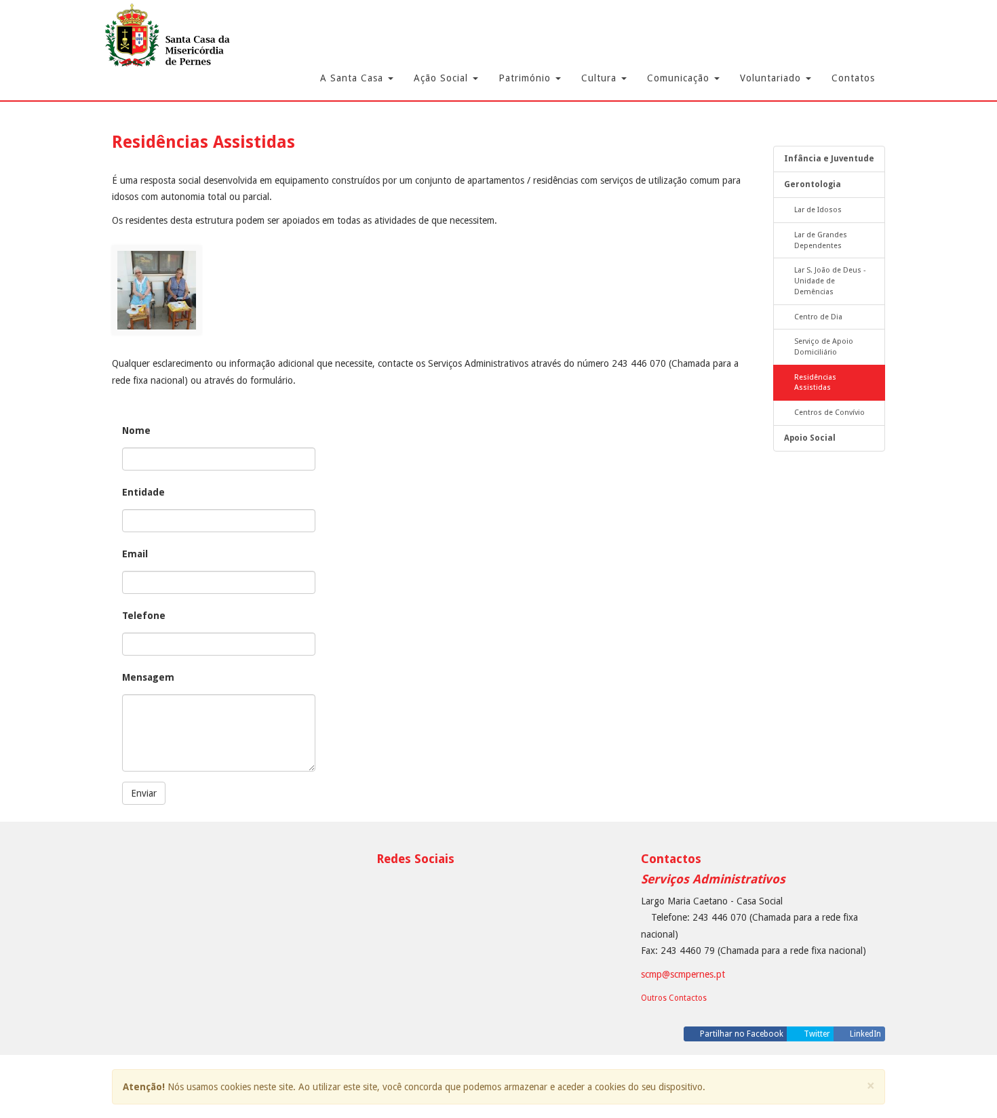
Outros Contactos (674, 998)
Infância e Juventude (829, 158)
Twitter (816, 1034)
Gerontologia (812, 184)
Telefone (143, 615)
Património (526, 78)
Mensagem (148, 677)
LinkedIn (864, 1034)
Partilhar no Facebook (740, 1034)
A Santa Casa (353, 78)
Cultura (600, 78)
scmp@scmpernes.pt (683, 974)
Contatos (853, 78)
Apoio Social (810, 438)
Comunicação (680, 78)
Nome (136, 430)
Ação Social (442, 78)
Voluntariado (772, 78)
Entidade (143, 492)
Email (135, 553)
